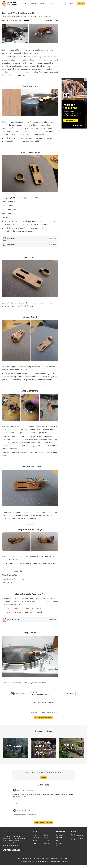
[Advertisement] (74, 103)
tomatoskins (21, 790)
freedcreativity (9, 17)
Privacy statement (51, 858)
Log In (72, 3)
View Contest (70, 694)
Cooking (46, 835)
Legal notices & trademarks (59, 861)
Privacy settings (64, 858)
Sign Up (80, 3)
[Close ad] (85, 79)
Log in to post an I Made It (43, 717)
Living (46, 838)
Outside (46, 840)
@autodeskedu (79, 839)
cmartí (19, 810)
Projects (25, 3)
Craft (34, 843)
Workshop (36, 838)
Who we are (60, 846)
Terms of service (39, 858)
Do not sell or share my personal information (34, 861)
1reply (16, 803)
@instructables (79, 835)
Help (57, 840)
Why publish (60, 835)
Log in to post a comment (43, 823)
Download (52, 239)
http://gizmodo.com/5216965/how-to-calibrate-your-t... (24, 608)
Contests (34, 3)
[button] (56, 20)
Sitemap (59, 843)
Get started (59, 838)
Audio (24, 17)
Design (35, 840)
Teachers (43, 3)
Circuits (17, 17)
